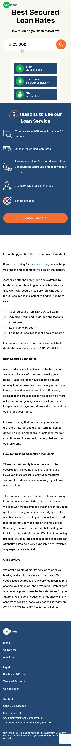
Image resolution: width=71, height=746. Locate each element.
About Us (8, 657)
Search (61, 44)
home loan (33, 280)
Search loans (33, 218)
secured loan (40, 264)
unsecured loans (36, 390)
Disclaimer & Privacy (15, 674)
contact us (29, 348)
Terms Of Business (14, 681)
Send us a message (14, 705)
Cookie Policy (11, 688)
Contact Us (9, 649)
